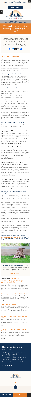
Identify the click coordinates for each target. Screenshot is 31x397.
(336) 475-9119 (16, 1)
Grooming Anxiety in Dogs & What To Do (14, 294)
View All (15, 278)
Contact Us (14, 273)
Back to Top (15, 387)
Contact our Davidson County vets (11, 237)
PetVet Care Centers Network (17, 391)
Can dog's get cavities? (8, 304)
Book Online (15, 7)
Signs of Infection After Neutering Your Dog (14, 316)
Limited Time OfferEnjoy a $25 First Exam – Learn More (15, 22)
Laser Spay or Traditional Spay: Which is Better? (14, 330)
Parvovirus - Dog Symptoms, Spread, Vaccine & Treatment (13, 281)
